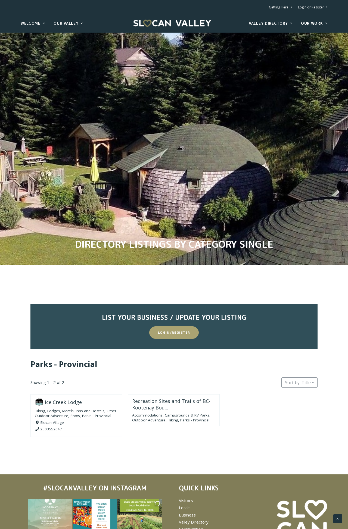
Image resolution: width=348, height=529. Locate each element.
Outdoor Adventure (149, 420)
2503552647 (51, 429)
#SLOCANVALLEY (70, 488)
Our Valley (66, 23)
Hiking (40, 410)
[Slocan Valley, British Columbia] (172, 23)
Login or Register (311, 7)
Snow (75, 415)
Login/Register (174, 332)
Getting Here (278, 7)
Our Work (312, 23)
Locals (185, 507)
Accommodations (147, 415)
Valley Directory (268, 23)
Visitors (186, 500)
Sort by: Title (298, 383)
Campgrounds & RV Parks (187, 415)
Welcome (31, 23)
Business (187, 515)
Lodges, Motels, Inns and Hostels (75, 410)
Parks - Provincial (63, 364)
